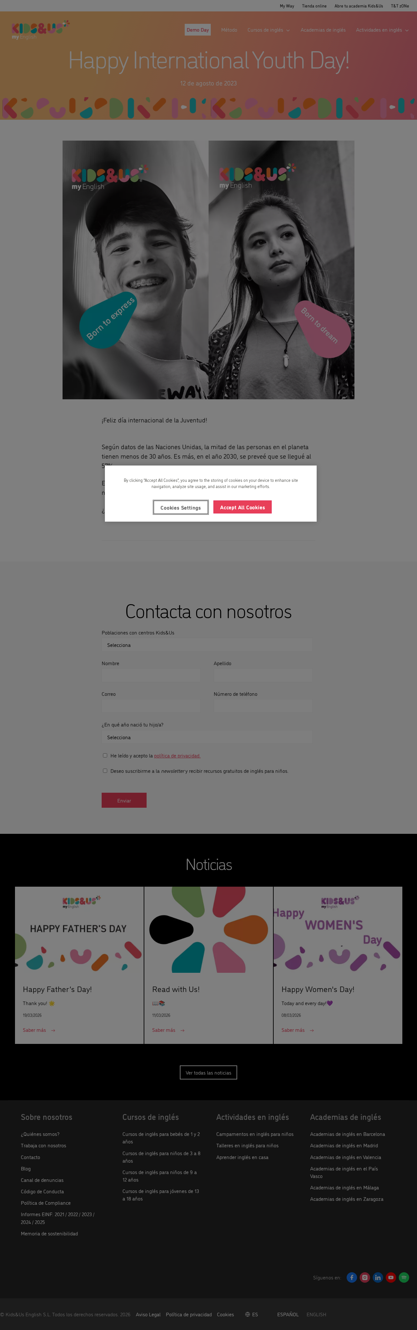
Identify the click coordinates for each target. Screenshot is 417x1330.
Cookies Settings (181, 507)
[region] (211, 494)
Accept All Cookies (242, 507)
